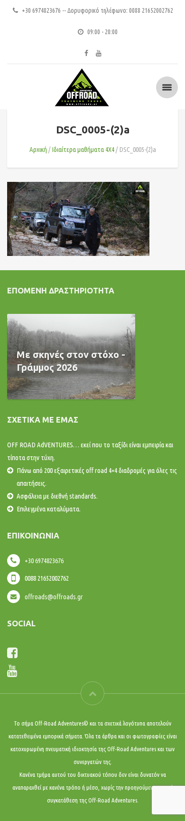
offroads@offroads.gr (54, 597)
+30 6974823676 (44, 561)
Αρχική (38, 149)
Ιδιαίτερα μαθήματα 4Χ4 (83, 149)
